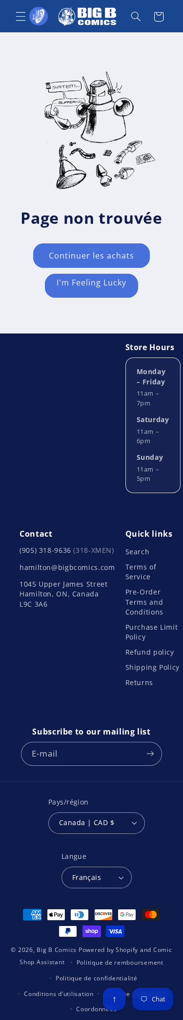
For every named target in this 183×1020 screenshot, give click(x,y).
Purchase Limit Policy (151, 631)
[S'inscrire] (150, 754)
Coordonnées (96, 1009)
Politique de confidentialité (97, 978)
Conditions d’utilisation (59, 993)
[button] (20, 16)
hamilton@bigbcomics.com (67, 567)
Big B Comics (57, 949)
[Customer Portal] (38, 16)
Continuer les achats (92, 255)
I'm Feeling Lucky (92, 282)
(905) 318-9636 (67, 550)
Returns (139, 682)
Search (137, 551)
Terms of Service (141, 571)
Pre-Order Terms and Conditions (144, 602)
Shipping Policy (152, 667)
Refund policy (149, 652)
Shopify (127, 949)
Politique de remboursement (120, 962)
